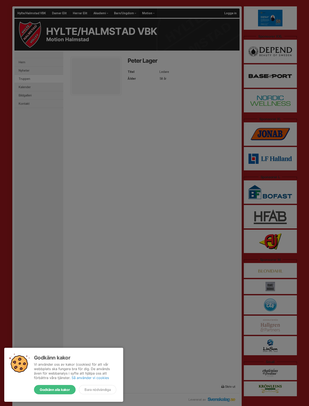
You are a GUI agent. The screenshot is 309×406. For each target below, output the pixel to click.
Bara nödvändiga (98, 390)
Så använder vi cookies (90, 378)
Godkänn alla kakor (55, 390)
